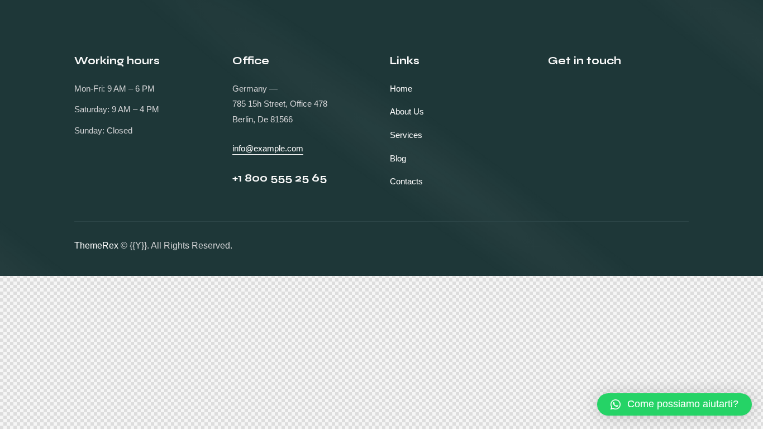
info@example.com (267, 148)
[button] (674, 404)
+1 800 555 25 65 (279, 177)
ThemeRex (96, 245)
